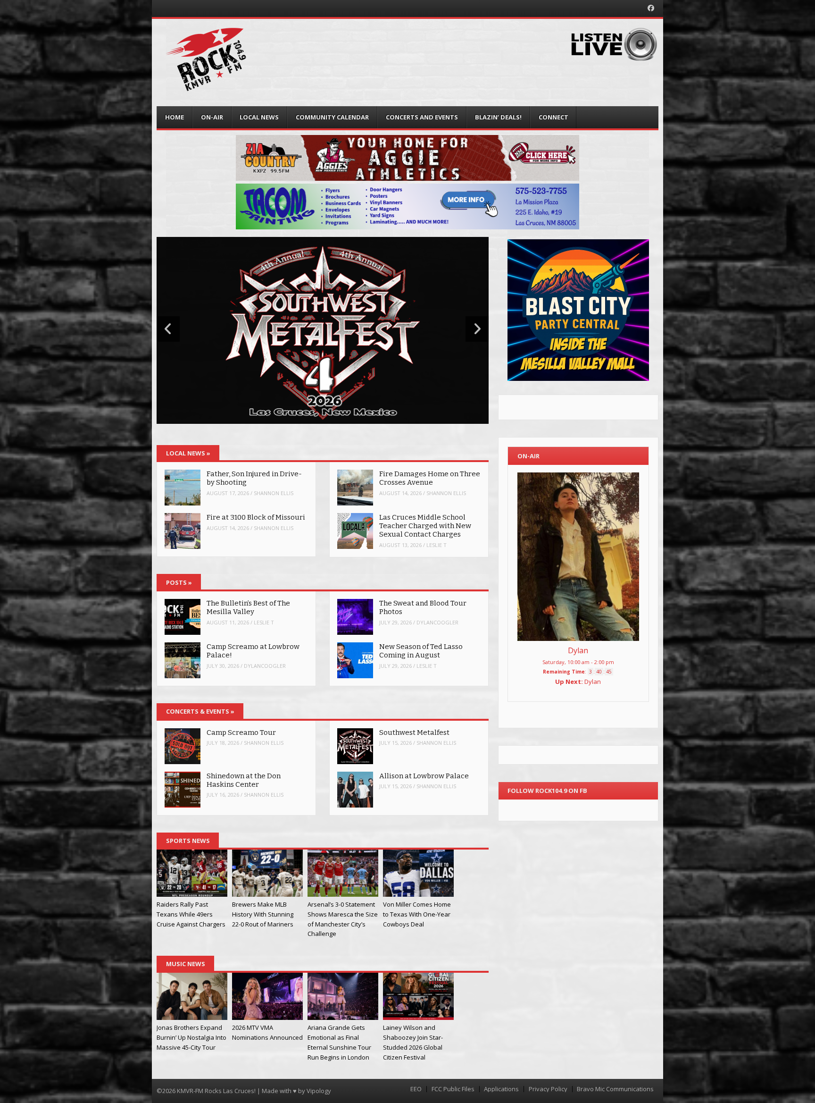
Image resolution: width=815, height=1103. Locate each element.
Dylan (578, 650)
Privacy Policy (548, 1089)
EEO (416, 1089)
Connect (553, 117)
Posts (179, 582)
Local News (259, 117)
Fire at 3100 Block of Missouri (257, 517)
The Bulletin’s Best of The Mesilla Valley (248, 607)
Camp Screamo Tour (241, 732)
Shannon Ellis (273, 493)
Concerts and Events (422, 117)
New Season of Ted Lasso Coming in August (421, 650)
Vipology (319, 1090)
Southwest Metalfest (414, 732)
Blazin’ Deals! (498, 117)
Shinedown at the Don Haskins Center (244, 780)
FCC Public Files (453, 1089)
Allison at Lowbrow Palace (424, 776)
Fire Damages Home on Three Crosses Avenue (429, 478)
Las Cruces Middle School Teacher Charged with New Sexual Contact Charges (425, 526)
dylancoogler (265, 665)
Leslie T (436, 544)
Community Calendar (332, 117)
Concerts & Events (200, 711)
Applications (501, 1089)
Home (174, 117)
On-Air (212, 117)
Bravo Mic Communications (615, 1089)
